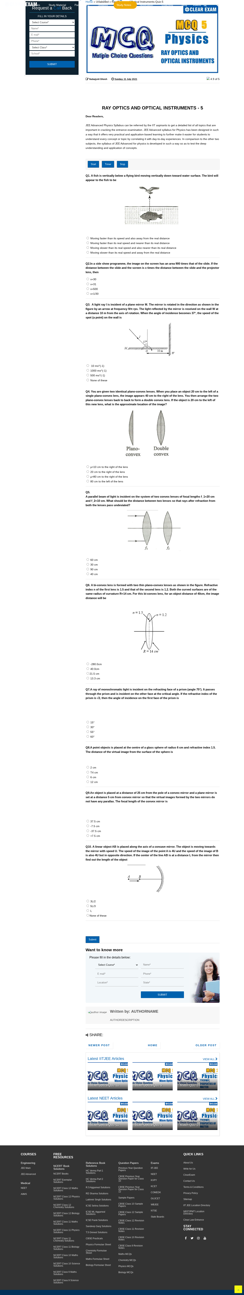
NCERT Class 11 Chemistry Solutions (63, 1239)
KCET (154, 1186)
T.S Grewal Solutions (96, 1232)
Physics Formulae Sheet (98, 1244)
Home (152, 1045)
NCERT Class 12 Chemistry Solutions (63, 1206)
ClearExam (189, 1175)
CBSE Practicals (94, 1238)
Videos (197, 4)
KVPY (154, 1180)
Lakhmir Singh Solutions (98, 1199)
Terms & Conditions (193, 1187)
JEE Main (26, 1168)
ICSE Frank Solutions (97, 1220)
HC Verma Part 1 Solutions (94, 1171)
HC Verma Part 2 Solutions (94, 1180)
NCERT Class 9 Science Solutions (66, 1281)
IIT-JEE (154, 1168)
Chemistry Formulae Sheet (96, 1251)
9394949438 (231, 5)
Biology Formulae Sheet (98, 1265)
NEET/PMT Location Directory (193, 1212)
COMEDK (156, 1192)
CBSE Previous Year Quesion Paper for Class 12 (131, 1189)
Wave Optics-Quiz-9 (148, 1085)
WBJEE (155, 1204)
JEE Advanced (28, 1174)
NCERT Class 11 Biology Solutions (66, 1248)
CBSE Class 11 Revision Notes (131, 1230)
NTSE (154, 1210)
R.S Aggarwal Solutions (98, 1187)
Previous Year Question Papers (130, 1169)
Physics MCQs (125, 1266)
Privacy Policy (190, 1193)
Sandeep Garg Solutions (98, 1226)
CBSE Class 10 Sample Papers (130, 1204)
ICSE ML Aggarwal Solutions (95, 1212)
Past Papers (82, 4)
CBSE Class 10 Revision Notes (131, 1238)
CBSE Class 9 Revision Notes (130, 1246)
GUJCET (155, 1198)
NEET (24, 1188)
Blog (184, 4)
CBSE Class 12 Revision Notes (131, 1221)
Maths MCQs (125, 1254)
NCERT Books (60, 1173)
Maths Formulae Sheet (97, 1259)
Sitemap (187, 1199)
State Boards (157, 1216)
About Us (188, 1162)
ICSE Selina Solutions (97, 1205)
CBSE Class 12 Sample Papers (130, 1213)
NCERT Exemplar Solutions (62, 1181)
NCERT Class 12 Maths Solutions (65, 1189)
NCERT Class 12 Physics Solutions (66, 1197)
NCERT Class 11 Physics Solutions (66, 1231)
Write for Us (189, 1168)
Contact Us (189, 1181)
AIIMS (24, 1194)
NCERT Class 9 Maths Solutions (65, 1273)
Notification (146, 4)
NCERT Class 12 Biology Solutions (66, 1214)
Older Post (206, 1045)
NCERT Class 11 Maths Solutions (65, 1222)
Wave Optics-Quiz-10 (105, 1085)
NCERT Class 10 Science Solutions (66, 1264)
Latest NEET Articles (105, 1098)
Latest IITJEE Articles (106, 1058)
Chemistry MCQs (127, 1260)
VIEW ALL (209, 1059)
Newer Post (99, 1045)
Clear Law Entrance (193, 1219)
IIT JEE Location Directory (196, 1205)
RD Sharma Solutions (97, 1193)
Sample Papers (126, 1197)
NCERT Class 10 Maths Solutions (65, 1256)
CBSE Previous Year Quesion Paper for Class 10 (131, 1178)
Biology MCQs (125, 1272)
